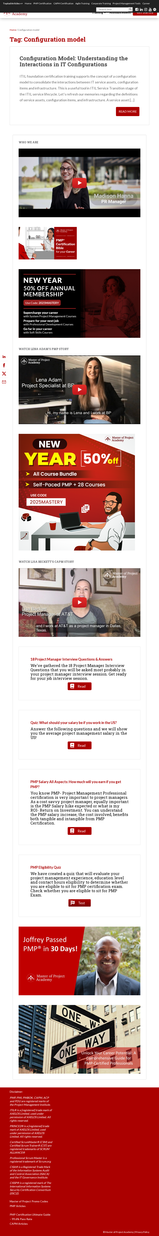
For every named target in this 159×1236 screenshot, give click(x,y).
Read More (128, 111)
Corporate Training (101, 3)
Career (146, 3)
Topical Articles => (13, 3)
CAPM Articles (19, 1223)
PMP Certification (42, 3)
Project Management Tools (127, 3)
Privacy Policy (142, 1232)
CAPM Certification (63, 3)
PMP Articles (18, 1206)
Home (28, 3)
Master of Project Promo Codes (29, 1201)
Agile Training (82, 3)
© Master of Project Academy (118, 1232)
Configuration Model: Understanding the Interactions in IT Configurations (74, 61)
